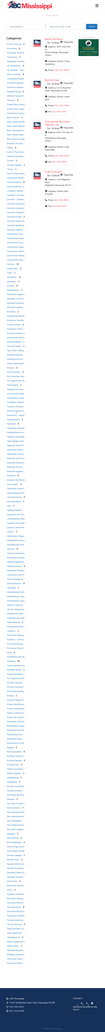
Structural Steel (14, 907)
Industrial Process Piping (18, 467)
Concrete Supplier (15, 229)
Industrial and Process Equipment (22, 458)
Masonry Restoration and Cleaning (22, 553)
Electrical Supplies (15, 307)
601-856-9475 (59, 206)
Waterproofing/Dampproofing (20, 950)
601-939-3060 (62, 105)
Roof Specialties (14, 751)
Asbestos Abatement (17, 87)
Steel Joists (12, 881)
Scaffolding (12, 782)
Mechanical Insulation (16, 557)
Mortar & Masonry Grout (18, 605)
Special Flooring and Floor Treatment (23, 868)
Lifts (9, 506)
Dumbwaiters (13, 290)
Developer (11, 281)
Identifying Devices (15, 454)
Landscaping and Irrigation (18, 493)
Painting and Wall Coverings (19, 626)
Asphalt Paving (13, 91)
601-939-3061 (59, 111)
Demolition (12, 277)
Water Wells (13, 946)
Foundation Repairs (15, 402)
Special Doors (13, 859)
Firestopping (12, 385)
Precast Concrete (14, 682)
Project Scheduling (15, 708)
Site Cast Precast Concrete (19, 803)
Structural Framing (15, 898)
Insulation (11, 475)
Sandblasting (12, 777)
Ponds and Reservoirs (17, 665)
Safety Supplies (14, 773)
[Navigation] (97, 6)
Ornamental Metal (15, 613)
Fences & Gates (14, 346)
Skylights (11, 833)
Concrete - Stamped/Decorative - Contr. (24, 199)
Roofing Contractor (15, 756)
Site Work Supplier (15, 829)
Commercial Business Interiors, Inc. (57, 123)
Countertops (12, 268)
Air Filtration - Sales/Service (19, 70)
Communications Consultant (19, 186)
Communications (14, 182)
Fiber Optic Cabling (15, 350)
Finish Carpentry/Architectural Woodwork (25, 363)
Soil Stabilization (14, 842)
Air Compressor (14, 65)
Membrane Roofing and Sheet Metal (23, 570)
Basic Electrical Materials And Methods (24, 121)
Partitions (11, 631)
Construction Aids (15, 234)
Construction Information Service (21, 251)
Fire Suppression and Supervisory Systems (26, 380)
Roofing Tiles (13, 764)
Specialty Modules (15, 877)
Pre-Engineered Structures (19, 678)
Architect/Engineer (15, 83)
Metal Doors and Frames (18, 574)
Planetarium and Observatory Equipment (25, 656)
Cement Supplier (14, 165)
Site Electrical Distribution (18, 812)
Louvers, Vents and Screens (19, 527)
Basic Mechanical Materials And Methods (25, 130)
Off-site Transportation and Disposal (23, 609)
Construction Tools (15, 260)
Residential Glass (14, 738)
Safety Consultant (15, 769)
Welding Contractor (15, 954)
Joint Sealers (12, 484)
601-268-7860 (59, 161)
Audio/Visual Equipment (17, 109)
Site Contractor (13, 807)
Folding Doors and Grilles (18, 389)
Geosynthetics (13, 419)
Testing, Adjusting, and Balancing (21, 920)
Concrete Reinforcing (16, 225)
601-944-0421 (17, 1006)
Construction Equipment (17, 247)
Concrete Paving (14, 216)
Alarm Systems (14, 74)
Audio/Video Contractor (17, 104)
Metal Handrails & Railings (18, 579)
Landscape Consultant (17, 488)
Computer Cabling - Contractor (20, 190)
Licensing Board (14, 501)
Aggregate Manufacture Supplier (21, 61)
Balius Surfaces (54, 39)
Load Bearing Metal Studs (18, 518)
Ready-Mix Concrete (16, 717)
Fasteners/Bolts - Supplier (19, 341)
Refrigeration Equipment (18, 726)
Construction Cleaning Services (20, 238)
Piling (9, 652)
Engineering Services (16, 316)
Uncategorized (13, 937)
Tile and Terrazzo (14, 924)
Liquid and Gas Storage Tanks (20, 514)
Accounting (12, 48)
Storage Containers (15, 894)
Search (93, 26)
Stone (9, 889)
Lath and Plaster (14, 497)
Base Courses (13, 117)
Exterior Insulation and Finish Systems (24, 333)
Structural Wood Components (20, 911)
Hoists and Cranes (15, 449)
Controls (10, 264)
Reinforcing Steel (14, 734)
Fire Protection (13, 372)
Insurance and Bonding (17, 480)
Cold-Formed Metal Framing (19, 173)
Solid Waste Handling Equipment (21, 851)
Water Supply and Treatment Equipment (25, 941)
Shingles (10, 799)
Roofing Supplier (14, 760)
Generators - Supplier (16, 415)
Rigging (10, 747)
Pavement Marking (15, 635)
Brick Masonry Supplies (17, 139)
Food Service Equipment (18, 393)
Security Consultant (15, 786)
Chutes (10, 169)
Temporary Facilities (16, 915)
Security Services (14, 790)
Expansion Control (15, 329)
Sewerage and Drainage (17, 794)
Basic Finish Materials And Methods (23, 126)
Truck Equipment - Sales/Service (21, 933)
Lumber (10, 531)
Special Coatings (14, 855)
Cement (10, 160)
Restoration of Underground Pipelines (24, 743)
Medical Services (14, 566)
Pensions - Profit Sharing (18, 639)
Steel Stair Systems (16, 885)
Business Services (15, 143)
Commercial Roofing (16, 177)
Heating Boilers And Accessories (21, 432)
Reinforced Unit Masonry (18, 730)
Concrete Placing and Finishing (20, 221)
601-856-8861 (62, 200)
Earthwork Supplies (15, 294)
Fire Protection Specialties (18, 376)
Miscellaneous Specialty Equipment (22, 600)
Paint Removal (13, 622)
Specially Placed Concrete (18, 872)
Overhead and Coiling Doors (19, 618)
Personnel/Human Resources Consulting (25, 644)
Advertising (12, 57)
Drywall (10, 285)
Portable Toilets (14, 669)
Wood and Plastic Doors (18, 959)
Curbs (9, 272)
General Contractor (15, 410)
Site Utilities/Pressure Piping (20, 825)
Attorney (11, 100)
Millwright (11, 587)
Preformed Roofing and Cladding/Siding (24, 691)
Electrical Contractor (16, 303)
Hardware (11, 423)
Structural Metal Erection (18, 902)
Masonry (11, 549)
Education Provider (15, 298)
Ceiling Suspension (15, 156)
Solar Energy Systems (17, 846)
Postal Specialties (15, 674)
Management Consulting (17, 540)
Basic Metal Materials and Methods (23, 134)
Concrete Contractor (16, 203)
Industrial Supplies (15, 471)
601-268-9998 (62, 155)
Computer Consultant (16, 195)
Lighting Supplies (14, 510)
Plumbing (11, 661)
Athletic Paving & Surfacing (19, 96)
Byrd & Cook (52, 80)
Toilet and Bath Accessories (19, 928)
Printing (10, 695)
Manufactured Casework (18, 544)
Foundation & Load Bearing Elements (23, 398)
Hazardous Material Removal (20, 428)
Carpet (10, 147)
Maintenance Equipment (17, 536)
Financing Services (15, 359)
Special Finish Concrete (17, 864)
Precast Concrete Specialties (20, 687)
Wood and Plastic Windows (19, 963)
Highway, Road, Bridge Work (20, 445)
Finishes (10, 367)
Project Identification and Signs (20, 704)
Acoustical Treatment (16, 52)
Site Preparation (14, 820)
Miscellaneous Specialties (18, 596)
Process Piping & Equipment (19, 700)
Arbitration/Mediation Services (20, 78)
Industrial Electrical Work (18, 462)
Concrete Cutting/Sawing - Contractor (23, 212)
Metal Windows (14, 583)
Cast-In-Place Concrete (17, 152)
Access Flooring (14, 44)
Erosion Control (13, 324)
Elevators (11, 311)
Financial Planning (14, 354)
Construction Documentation (19, 242)
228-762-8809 (62, 70)
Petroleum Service (15, 648)
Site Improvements (15, 816)
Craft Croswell (53, 172)
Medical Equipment (15, 562)
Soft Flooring (12, 838)
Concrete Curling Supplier (18, 208)
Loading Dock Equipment (18, 523)
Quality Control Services (17, 713)
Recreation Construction (17, 721)
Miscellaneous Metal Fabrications (21, 592)
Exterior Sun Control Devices (19, 337)
